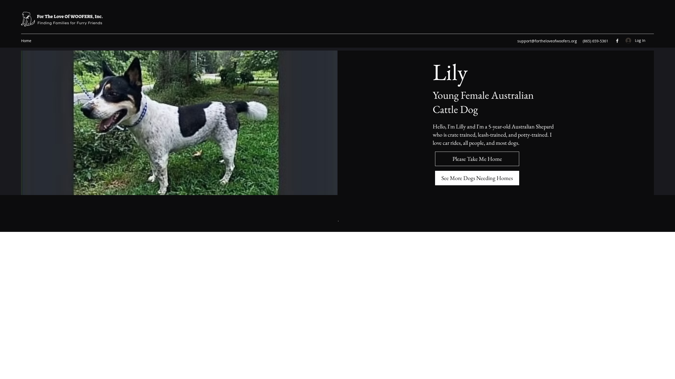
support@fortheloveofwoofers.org (547, 40)
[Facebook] (617, 40)
